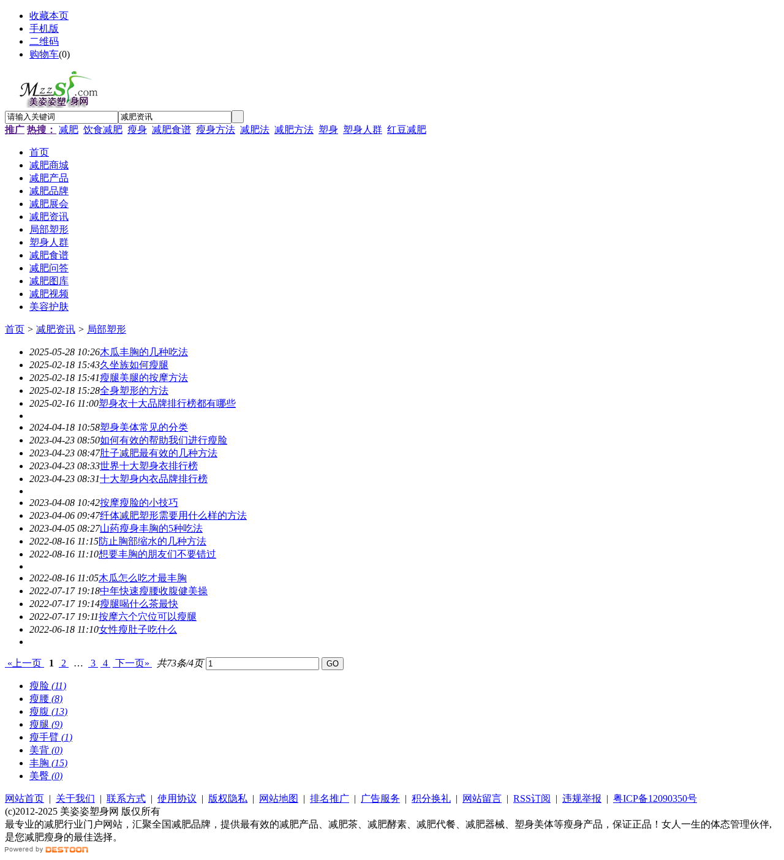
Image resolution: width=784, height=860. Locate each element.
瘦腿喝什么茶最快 (139, 603)
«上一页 (24, 663)
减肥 (68, 129)
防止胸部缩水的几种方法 (152, 541)
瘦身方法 (215, 129)
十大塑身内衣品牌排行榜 (154, 478)
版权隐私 (227, 798)
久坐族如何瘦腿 (134, 365)
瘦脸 (47, 686)
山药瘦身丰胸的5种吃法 (151, 528)
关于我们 (75, 798)
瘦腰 (45, 698)
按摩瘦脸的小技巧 (139, 502)
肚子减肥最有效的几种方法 (158, 453)
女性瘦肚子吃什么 (138, 629)
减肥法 (255, 129)
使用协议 (177, 798)
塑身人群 (362, 129)
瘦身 (137, 129)
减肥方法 (294, 129)
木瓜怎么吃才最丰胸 (143, 578)
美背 (45, 750)
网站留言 (482, 798)
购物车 (44, 54)
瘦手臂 (50, 737)
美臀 (45, 776)
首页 (14, 329)
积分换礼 (431, 798)
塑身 (328, 129)
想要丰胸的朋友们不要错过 (157, 554)
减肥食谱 (171, 129)
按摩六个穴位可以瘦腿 (148, 616)
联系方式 (126, 798)
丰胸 (48, 763)
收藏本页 (49, 15)
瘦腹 (48, 711)
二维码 (44, 41)
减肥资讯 (55, 329)
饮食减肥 (103, 129)
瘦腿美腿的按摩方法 (144, 377)
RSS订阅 (532, 798)
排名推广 (329, 798)
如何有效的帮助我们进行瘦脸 (163, 440)
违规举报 (581, 798)
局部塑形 (106, 329)
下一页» (132, 663)
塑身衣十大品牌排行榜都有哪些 (167, 403)
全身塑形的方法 (134, 390)
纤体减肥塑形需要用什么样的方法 (173, 515)
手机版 (44, 28)
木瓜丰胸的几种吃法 (144, 352)
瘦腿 (45, 724)
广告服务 (380, 798)
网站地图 (278, 798)
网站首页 (24, 798)
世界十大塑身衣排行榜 (149, 466)
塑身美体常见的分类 (144, 427)
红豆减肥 (406, 129)
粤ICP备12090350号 (655, 798)
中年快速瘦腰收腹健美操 (154, 591)
